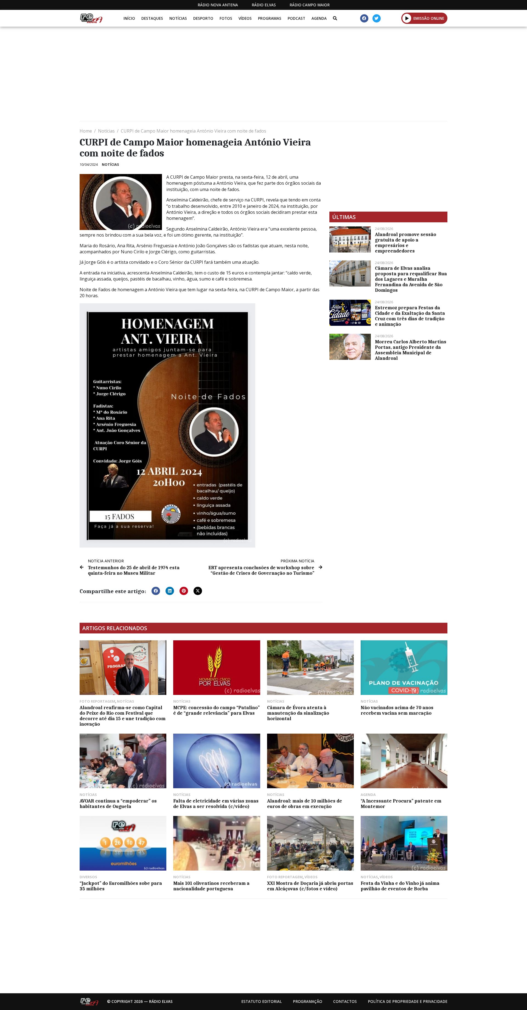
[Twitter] (376, 18)
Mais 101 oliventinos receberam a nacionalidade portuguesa (211, 885)
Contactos (345, 1001)
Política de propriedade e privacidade (407, 1001)
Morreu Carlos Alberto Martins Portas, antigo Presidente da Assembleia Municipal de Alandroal (410, 350)
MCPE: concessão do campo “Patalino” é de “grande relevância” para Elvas (216, 710)
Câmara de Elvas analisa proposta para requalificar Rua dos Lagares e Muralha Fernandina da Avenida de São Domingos (411, 279)
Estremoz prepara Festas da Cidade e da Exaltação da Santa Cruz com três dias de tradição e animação (410, 316)
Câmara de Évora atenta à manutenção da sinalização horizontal (298, 713)
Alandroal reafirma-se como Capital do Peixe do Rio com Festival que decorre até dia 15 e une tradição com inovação (123, 716)
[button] (407, 18)
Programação (307, 1001)
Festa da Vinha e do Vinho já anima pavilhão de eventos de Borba (400, 885)
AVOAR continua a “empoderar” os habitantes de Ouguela (118, 803)
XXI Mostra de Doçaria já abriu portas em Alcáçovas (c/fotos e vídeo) (310, 885)
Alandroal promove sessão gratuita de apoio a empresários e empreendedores (405, 243)
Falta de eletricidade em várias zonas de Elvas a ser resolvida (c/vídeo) (216, 803)
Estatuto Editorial (261, 1001)
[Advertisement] (244, 76)
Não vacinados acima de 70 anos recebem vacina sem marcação (397, 710)
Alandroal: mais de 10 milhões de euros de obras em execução (304, 803)
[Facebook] (364, 18)
